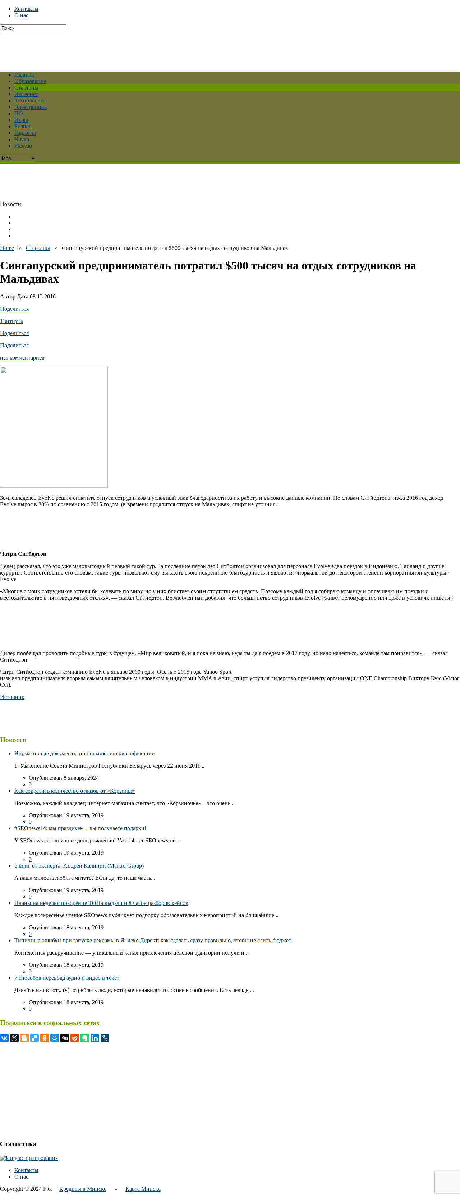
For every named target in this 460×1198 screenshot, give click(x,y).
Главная (24, 75)
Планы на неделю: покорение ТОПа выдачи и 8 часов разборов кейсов (101, 903)
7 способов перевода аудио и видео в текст (66, 978)
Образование (30, 81)
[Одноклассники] (44, 1038)
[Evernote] (84, 1038)
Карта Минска (143, 1189)
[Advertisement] (174, 48)
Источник (12, 697)
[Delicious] (34, 1038)
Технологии (29, 100)
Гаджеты (25, 133)
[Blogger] (24, 1038)
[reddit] (74, 1038)
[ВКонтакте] (4, 1038)
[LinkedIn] (95, 1038)
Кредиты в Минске (82, 1189)
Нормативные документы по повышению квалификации (84, 753)
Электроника (30, 107)
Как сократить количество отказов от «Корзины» (74, 791)
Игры (21, 120)
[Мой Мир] (54, 1038)
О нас (21, 15)
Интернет (26, 94)
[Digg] (64, 1038)
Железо (23, 146)
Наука (21, 139)
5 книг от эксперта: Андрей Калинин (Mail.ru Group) (79, 866)
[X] (14, 1038)
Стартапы (26, 87)
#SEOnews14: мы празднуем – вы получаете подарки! (80, 828)
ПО (18, 113)
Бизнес (22, 126)
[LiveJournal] (105, 1038)
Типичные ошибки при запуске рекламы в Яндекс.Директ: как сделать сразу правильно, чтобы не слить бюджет (152, 940)
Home (7, 248)
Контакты (26, 9)
